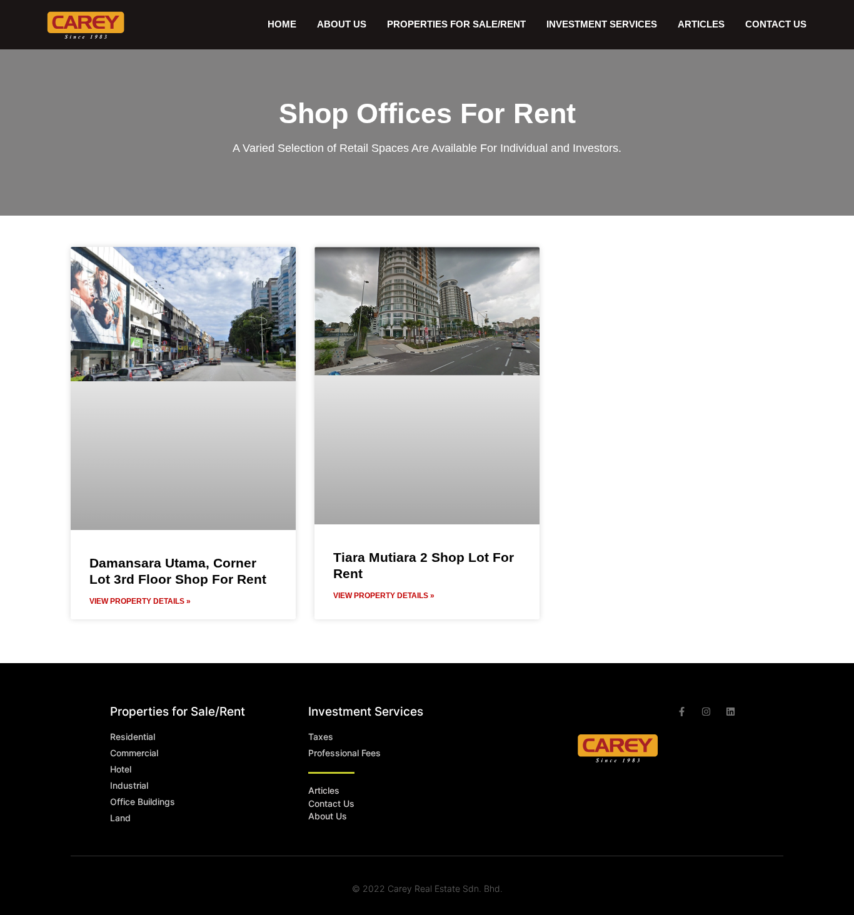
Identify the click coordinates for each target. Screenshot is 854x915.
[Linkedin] (730, 711)
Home (282, 24)
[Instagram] (706, 711)
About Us (341, 24)
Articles (701, 24)
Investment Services (601, 24)
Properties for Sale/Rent (177, 711)
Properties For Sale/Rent (456, 24)
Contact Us (775, 24)
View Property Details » (140, 601)
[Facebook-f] (681, 711)
